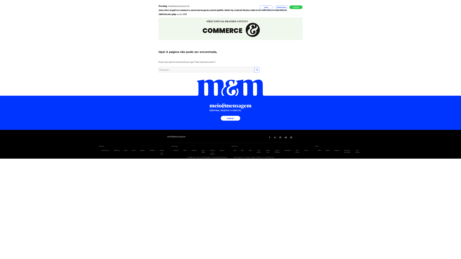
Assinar (296, 7)
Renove (328, 150)
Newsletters (281, 7)
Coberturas (234, 146)
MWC (242, 150)
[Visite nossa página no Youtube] (286, 137)
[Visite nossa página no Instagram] (280, 137)
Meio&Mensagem (176, 137)
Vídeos (185, 150)
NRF (235, 150)
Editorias (101, 146)
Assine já (230, 118)
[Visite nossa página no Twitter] (275, 137)
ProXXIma (152, 150)
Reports (222, 150)
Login (266, 7)
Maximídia (288, 150)
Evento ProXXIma (277, 151)
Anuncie (337, 150)
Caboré (306, 150)
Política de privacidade (347, 151)
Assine (319, 150)
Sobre (316, 146)
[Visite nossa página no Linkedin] (291, 137)
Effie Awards (297, 151)
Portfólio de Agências (212, 152)
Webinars (194, 150)
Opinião (142, 150)
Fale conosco (357, 151)
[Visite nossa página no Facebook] (269, 137)
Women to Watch (162, 152)
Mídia (125, 150)
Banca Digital (203, 151)
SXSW (250, 150)
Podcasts (176, 150)
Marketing (116, 150)
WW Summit (259, 151)
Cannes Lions (268, 151)
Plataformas (174, 146)
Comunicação (105, 150)
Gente (133, 150)
